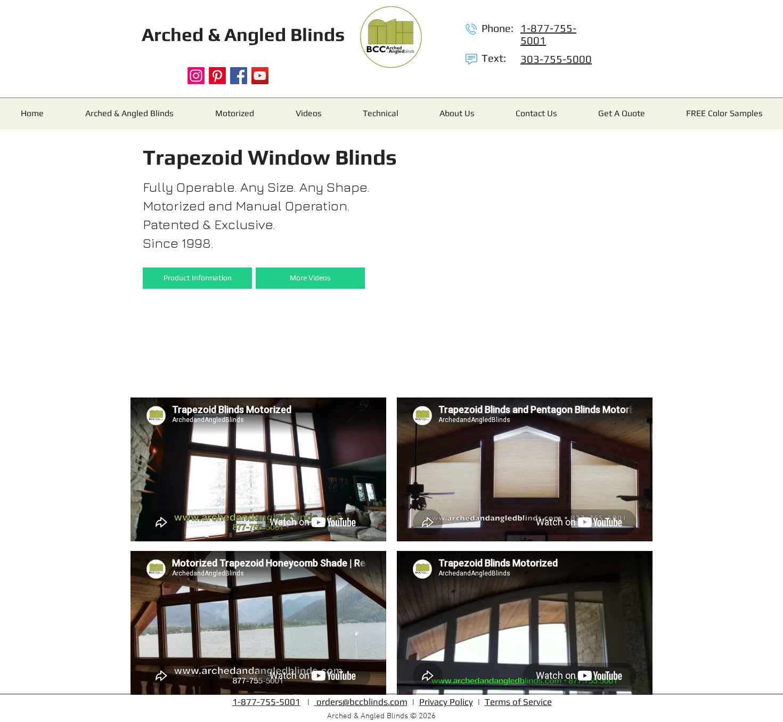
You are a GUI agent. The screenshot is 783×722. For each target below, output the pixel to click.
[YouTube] (259, 75)
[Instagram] (196, 75)
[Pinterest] (217, 75)
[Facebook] (238, 75)
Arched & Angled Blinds (243, 34)
